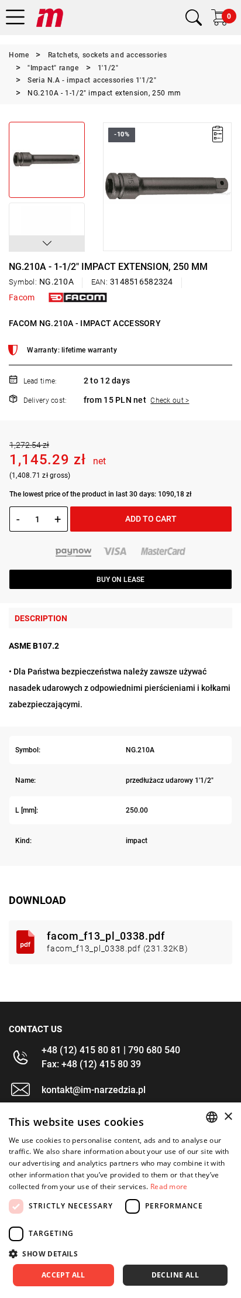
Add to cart (151, 518)
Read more (169, 1186)
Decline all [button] (175, 1275)
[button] (47, 243)
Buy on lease (120, 580)
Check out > (169, 400)
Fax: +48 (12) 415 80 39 (91, 1064)
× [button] (227, 1116)
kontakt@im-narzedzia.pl (94, 1089)
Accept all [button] (63, 1275)
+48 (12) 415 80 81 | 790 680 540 (111, 1050)
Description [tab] (41, 618)
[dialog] (120, 1200)
